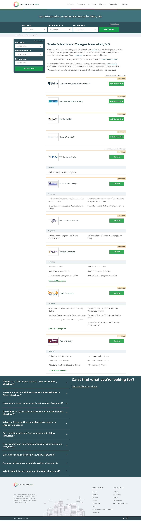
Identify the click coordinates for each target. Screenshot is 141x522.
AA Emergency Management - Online (63, 276)
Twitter (123, 518)
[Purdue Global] (52, 119)
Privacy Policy (117, 494)
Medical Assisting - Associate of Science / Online (67, 320)
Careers (102, 4)
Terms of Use (96, 512)
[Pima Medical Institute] (52, 221)
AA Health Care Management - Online (102, 276)
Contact (115, 497)
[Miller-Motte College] (52, 184)
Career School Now (27, 4)
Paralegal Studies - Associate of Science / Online (67, 315)
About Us (115, 491)
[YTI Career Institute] (52, 157)
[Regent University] (52, 137)
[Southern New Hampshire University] (52, 84)
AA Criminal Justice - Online (59, 271)
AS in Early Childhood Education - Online (64, 365)
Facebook (127, 518)
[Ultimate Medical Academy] (52, 101)
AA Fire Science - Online (97, 267)
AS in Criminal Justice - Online (60, 356)
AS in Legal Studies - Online (98, 356)
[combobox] (34, 29)
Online (125, 4)
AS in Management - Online (98, 361)
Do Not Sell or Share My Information (103, 509)
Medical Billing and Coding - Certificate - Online (106, 206)
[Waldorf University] (52, 252)
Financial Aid (114, 4)
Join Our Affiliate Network (120, 503)
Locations (92, 4)
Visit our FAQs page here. (84, 386)
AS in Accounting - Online (59, 361)
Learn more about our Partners (115, 75)
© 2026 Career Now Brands (20, 518)
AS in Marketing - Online (97, 365)
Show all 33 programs (57, 281)
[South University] (52, 293)
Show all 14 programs (57, 329)
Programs (81, 4)
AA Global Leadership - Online (99, 271)
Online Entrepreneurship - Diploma (62, 172)
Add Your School (117, 500)
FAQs (94, 506)
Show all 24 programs (57, 370)
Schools (70, 4)
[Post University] (52, 341)
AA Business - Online (57, 267)
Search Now (108, 29)
